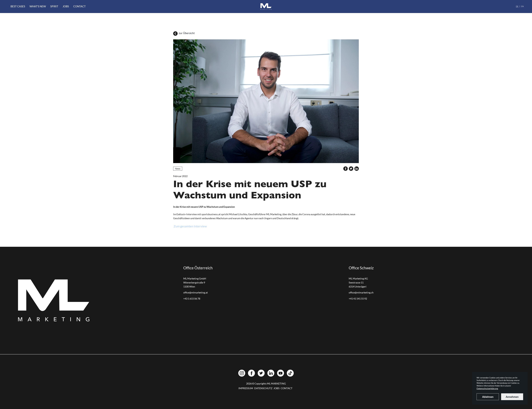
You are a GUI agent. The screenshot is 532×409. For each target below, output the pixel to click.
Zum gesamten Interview (190, 226)
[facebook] (345, 168)
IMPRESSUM (245, 388)
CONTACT (286, 388)
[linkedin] (356, 168)
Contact (79, 6)
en (522, 6)
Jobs (66, 6)
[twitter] (351, 168)
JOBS (276, 388)
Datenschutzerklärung (487, 388)
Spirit (54, 6)
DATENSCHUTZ (263, 388)
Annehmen (512, 396)
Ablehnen (487, 396)
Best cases (18, 6)
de (517, 6)
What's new (38, 6)
